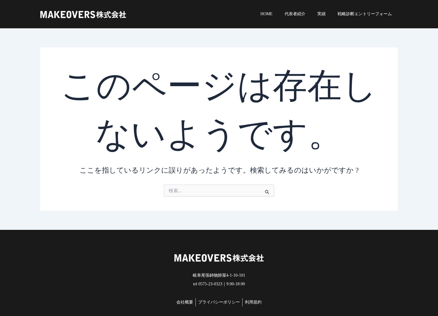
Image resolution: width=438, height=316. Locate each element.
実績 (321, 14)
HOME (266, 14)
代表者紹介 (295, 14)
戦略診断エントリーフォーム (365, 14)
